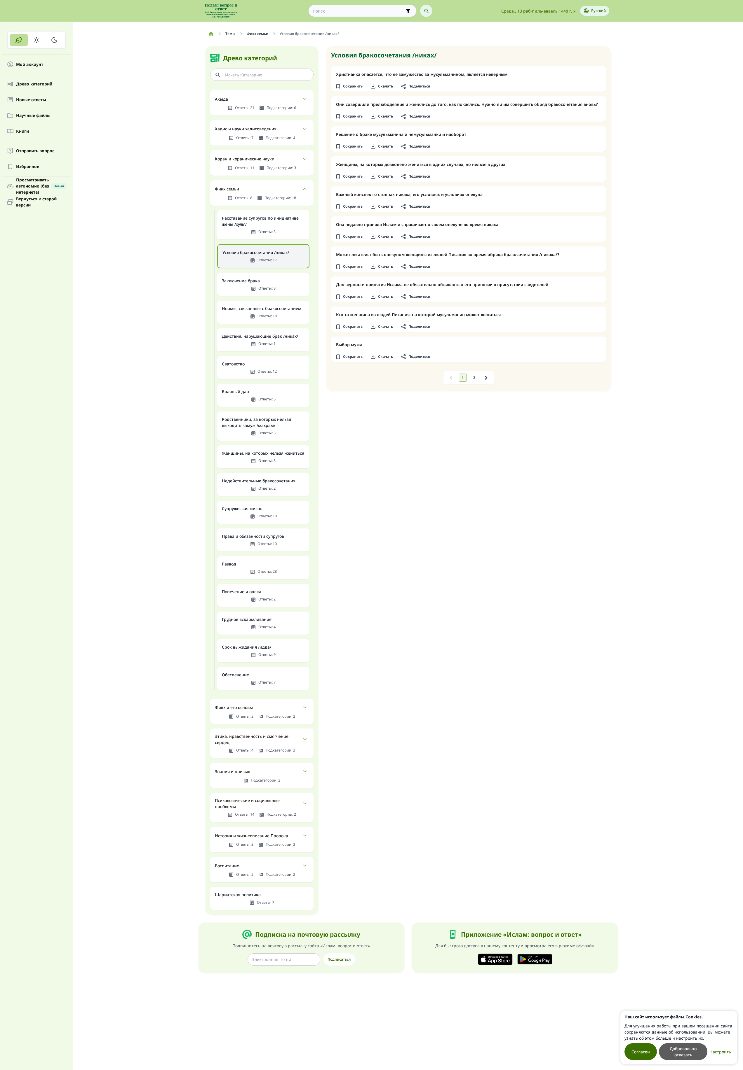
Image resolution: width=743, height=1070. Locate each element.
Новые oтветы (31, 100)
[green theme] (19, 40)
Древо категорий (34, 84)
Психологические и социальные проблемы (247, 803)
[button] (349, 86)
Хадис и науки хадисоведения (245, 129)
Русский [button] (598, 10)
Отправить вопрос (35, 151)
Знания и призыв (232, 771)
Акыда (221, 99)
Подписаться (339, 959)
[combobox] (358, 11)
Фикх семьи (227, 189)
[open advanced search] (408, 11)
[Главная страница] (211, 34)
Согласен (640, 1052)
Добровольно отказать (683, 1051)
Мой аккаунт (29, 64)
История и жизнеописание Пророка (251, 835)
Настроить (720, 1052)
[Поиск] (426, 11)
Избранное (27, 166)
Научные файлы (33, 115)
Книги (22, 131)
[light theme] (37, 40)
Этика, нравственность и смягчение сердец (251, 739)
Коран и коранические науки (244, 159)
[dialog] (678, 1037)
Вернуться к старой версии (36, 202)
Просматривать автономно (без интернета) (40, 186)
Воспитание (227, 865)
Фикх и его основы (234, 707)
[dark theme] (54, 40)
